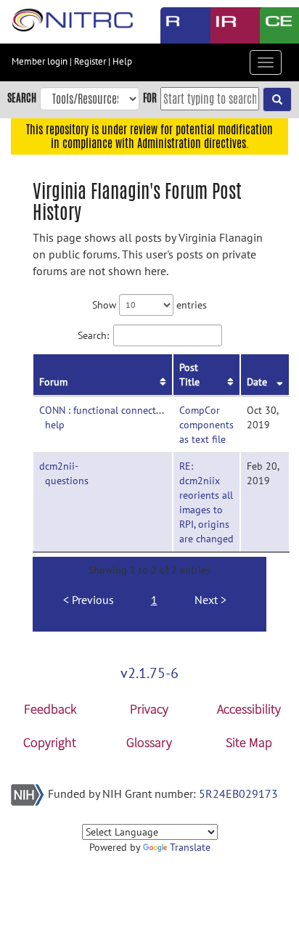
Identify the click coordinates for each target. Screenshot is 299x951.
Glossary (149, 742)
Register (90, 61)
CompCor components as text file (206, 425)
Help (122, 61)
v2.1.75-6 (149, 673)
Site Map (249, 742)
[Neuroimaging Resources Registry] (174, 25)
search (21, 97)
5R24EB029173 (238, 793)
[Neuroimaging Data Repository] (224, 25)
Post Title (189, 374)
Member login (39, 61)
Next (206, 599)
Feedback (50, 709)
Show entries (149, 304)
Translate (190, 847)
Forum (53, 381)
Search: (93, 334)
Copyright (49, 742)
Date (257, 381)
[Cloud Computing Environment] (274, 25)
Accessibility (249, 709)
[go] (277, 99)
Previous (93, 599)
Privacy (149, 709)
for (150, 97)
